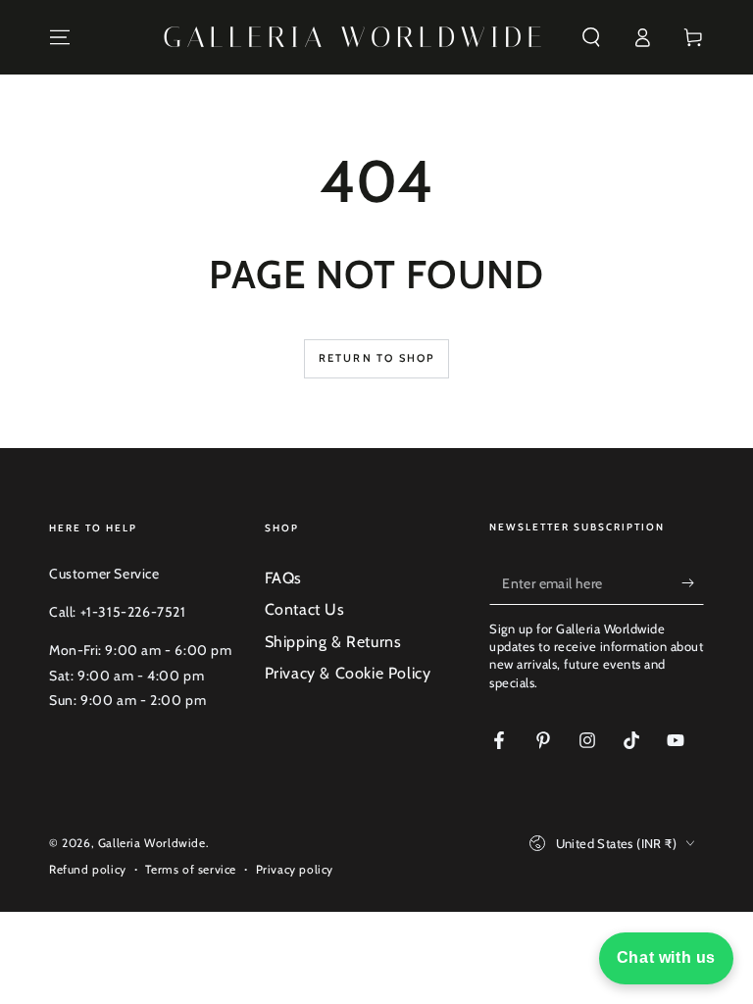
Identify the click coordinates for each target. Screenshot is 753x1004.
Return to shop (377, 358)
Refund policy (87, 869)
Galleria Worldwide (152, 842)
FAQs (283, 578)
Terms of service (190, 869)
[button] (591, 37)
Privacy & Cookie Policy (348, 673)
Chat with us (666, 957)
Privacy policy (294, 869)
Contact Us (305, 609)
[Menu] (59, 37)
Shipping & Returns (333, 641)
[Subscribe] (692, 582)
